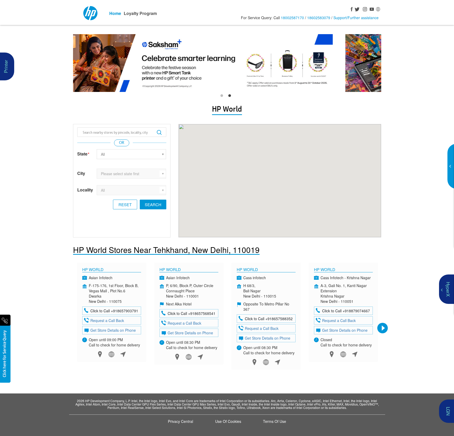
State (83, 154)
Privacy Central (180, 421)
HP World (93, 269)
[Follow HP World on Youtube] (371, 10)
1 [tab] (223, 97)
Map (100, 354)
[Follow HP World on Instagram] (364, 10)
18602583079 (318, 17)
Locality (85, 190)
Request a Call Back (107, 320)
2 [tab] (231, 97)
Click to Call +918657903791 (114, 310)
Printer (5, 66)
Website (111, 354)
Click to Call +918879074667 (346, 310)
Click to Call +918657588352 (269, 318)
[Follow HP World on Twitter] (357, 10)
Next (382, 328)
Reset (125, 204)
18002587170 (292, 17)
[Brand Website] (377, 10)
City (81, 173)
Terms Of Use (274, 421)
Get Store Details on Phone (113, 330)
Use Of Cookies (228, 421)
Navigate (123, 354)
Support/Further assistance (356, 17)
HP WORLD (324, 269)
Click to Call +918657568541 (191, 313)
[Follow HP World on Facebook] (350, 10)
